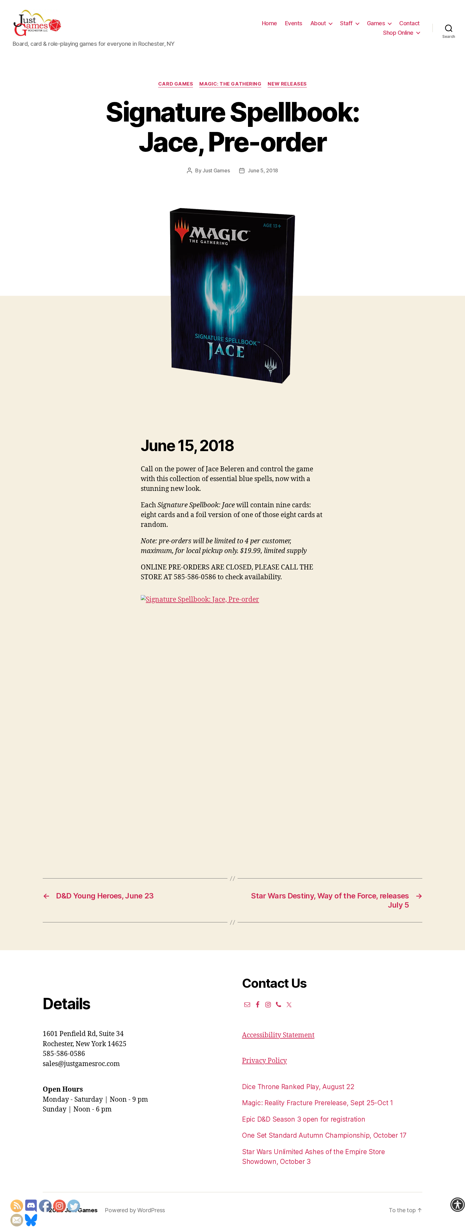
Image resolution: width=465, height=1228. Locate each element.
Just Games (216, 170)
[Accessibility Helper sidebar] (457, 1204)
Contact (409, 23)
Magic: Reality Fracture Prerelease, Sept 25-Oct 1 (317, 1103)
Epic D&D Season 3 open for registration (303, 1119)
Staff (346, 23)
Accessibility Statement (278, 1035)
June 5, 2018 (263, 170)
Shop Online (398, 32)
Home (269, 23)
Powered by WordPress (135, 1210)
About (318, 23)
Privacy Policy (264, 1061)
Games (376, 23)
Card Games (175, 84)
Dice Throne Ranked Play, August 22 (298, 1087)
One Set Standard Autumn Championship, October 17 (324, 1135)
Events (293, 23)
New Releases (287, 84)
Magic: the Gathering (230, 84)
